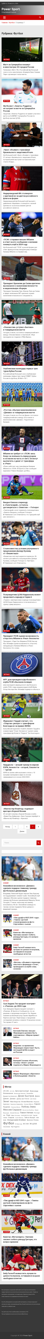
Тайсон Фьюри (29, 1118)
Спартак (11, 1118)
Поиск (39, 842)
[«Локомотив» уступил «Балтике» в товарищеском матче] (22, 312)
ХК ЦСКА (33, 1124)
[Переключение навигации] (4, 17)
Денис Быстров (26, 1096)
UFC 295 (12, 1091)
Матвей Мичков (14, 1113)
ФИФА (4, 1120)
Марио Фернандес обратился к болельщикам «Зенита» (26, 1075)
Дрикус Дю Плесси (23, 1099)
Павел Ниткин (26, 1112)
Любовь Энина (28, 1107)
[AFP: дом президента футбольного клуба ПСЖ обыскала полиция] (22, 664)
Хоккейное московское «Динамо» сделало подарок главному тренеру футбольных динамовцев (20, 888)
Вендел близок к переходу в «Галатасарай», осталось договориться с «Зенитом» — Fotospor (21, 504)
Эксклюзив (6, 1127)
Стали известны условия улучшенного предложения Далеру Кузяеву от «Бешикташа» (21, 551)
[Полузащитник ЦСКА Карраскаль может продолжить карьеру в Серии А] (22, 579)
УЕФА (37, 1117)
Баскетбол (30, 1093)
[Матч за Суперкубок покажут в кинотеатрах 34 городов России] (22, 49)
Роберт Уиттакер (15, 1115)
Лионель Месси (15, 1107)
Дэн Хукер (33, 1099)
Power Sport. (11, 9)
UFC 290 (6, 1091)
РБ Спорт (37, 1113)
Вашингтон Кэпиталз (10, 1096)
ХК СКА (26, 1124)
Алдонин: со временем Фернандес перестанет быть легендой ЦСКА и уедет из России (26, 1049)
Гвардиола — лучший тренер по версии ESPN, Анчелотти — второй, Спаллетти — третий (21, 767)
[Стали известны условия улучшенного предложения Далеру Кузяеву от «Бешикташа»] (22, 533)
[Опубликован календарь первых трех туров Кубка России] (22, 353)
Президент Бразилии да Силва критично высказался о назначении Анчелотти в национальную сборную (21, 285)
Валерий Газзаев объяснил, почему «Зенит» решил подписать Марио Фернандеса (27, 1063)
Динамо (13, 1099)
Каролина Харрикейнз (16, 1104)
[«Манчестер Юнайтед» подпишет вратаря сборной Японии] (22, 793)
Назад (7, 827)
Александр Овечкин (20, 1093)
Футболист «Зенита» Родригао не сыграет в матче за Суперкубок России (19, 108)
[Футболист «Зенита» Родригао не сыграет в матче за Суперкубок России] (22, 91)
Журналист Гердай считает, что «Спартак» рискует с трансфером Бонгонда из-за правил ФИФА (18, 723)
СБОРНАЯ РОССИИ (26, 1115)
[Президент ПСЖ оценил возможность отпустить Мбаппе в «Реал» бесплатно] (22, 621)
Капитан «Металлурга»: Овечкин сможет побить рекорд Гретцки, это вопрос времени (25, 935)
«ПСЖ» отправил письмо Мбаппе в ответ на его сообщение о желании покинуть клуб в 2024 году (20, 242)
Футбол (6, 59)
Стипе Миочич (19, 1117)
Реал (8, 1115)
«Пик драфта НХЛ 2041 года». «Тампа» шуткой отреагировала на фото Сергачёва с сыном (26, 921)
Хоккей (5, 883)
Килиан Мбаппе (28, 1104)
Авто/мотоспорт (22, 1091)
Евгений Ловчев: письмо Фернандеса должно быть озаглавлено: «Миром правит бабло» (26, 1034)
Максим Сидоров (12, 1109)
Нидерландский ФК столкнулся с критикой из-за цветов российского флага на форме (20, 195)
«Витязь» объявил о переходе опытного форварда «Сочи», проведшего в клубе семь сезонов (26, 965)
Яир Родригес (15, 1127)
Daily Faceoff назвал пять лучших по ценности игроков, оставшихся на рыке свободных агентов (26, 950)
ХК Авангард (18, 1124)
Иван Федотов (15, 1101)
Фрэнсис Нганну (33, 1120)
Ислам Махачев (27, 1102)
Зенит (6, 1101)
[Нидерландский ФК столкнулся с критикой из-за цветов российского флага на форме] (22, 178)
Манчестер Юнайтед (28, 1110)
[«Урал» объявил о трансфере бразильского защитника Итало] (22, 135)
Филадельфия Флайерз (16, 1120)
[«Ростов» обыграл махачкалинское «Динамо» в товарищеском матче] (22, 395)
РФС (4, 1115)
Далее (22, 831)
